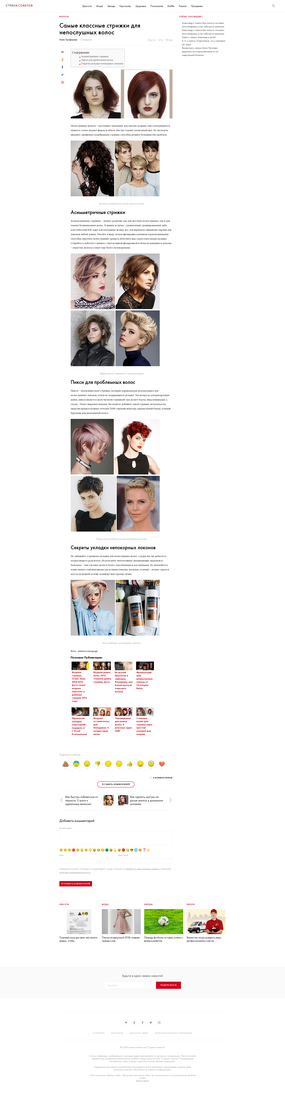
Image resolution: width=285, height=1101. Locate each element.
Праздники (197, 6)
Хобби (170, 6)
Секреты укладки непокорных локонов (102, 63)
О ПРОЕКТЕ (99, 1033)
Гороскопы (125, 6)
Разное (182, 6)
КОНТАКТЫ (117, 1033)
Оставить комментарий (116, 784)
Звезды (111, 6)
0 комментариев (162, 778)
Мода (99, 6)
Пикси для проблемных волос (97, 60)
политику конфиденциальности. (75, 872)
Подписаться (168, 985)
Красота (87, 6)
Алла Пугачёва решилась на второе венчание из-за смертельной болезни (200, 51)
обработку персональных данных (142, 868)
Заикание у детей (207, 37)
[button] (61, 800)
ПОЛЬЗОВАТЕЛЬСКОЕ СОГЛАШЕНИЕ (173, 1033)
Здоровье (140, 6)
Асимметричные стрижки (94, 56)
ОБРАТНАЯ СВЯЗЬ (139, 1033)
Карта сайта (142, 1080)
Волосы (64, 16)
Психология (156, 6)
